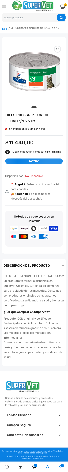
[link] (7, 466)
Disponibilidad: (14, 176)
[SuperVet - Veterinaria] (33, 6)
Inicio (4, 28)
